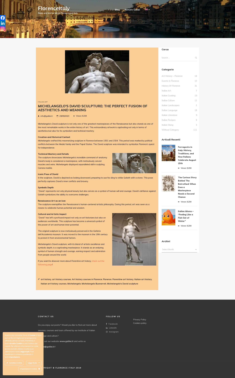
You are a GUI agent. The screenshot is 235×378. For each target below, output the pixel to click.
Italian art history (143, 279)
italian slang (167, 125)
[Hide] (1, 34)
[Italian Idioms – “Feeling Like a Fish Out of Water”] (168, 217)
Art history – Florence (172, 76)
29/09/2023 (64, 116)
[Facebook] (2, 18)
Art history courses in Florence (87, 279)
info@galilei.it (46, 116)
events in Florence (170, 81)
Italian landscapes (171, 105)
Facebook (113, 324)
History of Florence (171, 85)
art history (46, 279)
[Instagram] (2, 28)
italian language (169, 110)
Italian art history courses (54, 283)
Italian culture (168, 100)
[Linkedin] (2, 23)
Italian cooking (168, 95)
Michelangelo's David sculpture (122, 283)
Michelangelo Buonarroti (94, 283)
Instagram (114, 331)
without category (170, 129)
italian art (43, 102)
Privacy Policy (139, 319)
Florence (107, 279)
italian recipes (169, 120)
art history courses (61, 279)
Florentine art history (122, 279)
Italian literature (169, 115)
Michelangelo (74, 283)
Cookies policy (139, 323)
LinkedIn (113, 328)
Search (196, 58)
